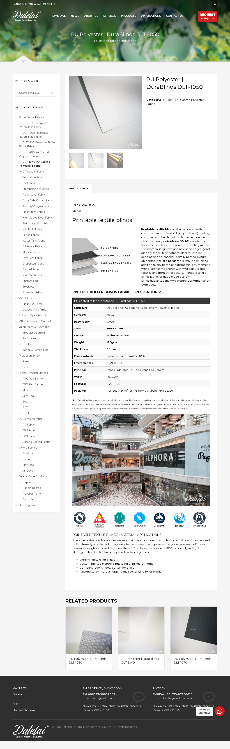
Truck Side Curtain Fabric (37, 200)
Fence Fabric (30, 234)
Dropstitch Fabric (33, 263)
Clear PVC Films (32, 303)
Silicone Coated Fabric (36, 442)
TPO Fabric (29, 436)
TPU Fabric (29, 430)
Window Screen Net (35, 349)
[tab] (78, 188)
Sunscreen (29, 338)
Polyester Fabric (32, 292)
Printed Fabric (31, 269)
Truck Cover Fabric (34, 194)
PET (25, 407)
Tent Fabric (29, 183)
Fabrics (26, 367)
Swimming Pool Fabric (36, 223)
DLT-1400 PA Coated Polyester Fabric (34, 154)
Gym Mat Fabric (32, 257)
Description (79, 188)
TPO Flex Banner (33, 384)
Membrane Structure (35, 188)
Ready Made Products (33, 476)
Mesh (25, 390)
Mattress (28, 465)
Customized (30, 280)
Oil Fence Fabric (32, 246)
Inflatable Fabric (32, 229)
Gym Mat (28, 499)
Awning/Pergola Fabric (36, 206)
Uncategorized (28, 505)
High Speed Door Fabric (37, 217)
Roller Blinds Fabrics (31, 117)
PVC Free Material (30, 419)
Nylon (26, 459)
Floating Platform (33, 493)
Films (25, 361)
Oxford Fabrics (28, 447)
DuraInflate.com (24, 710)
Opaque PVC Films (34, 309)
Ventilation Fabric (33, 177)
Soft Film (28, 396)
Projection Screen (30, 355)
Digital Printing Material (34, 372)
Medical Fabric (31, 252)
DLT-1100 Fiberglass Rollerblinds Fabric (33, 125)
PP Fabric (28, 424)
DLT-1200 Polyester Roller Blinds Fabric (37, 144)
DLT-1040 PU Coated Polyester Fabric (34, 163)
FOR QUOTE (208, 16)
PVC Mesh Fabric (33, 275)
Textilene (28, 344)
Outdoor (27, 453)
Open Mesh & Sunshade (34, 326)
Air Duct (27, 470)
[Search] (52, 93)
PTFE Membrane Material (35, 321)
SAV (24, 401)
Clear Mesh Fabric (33, 211)
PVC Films (25, 298)
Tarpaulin (28, 482)
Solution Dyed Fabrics (32, 315)
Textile (26, 413)
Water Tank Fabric (33, 240)
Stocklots (28, 286)
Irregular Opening (33, 332)
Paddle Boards (31, 488)
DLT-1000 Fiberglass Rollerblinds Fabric (33, 134)
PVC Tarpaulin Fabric (32, 171)
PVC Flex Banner (33, 378)
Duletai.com (21, 694)
